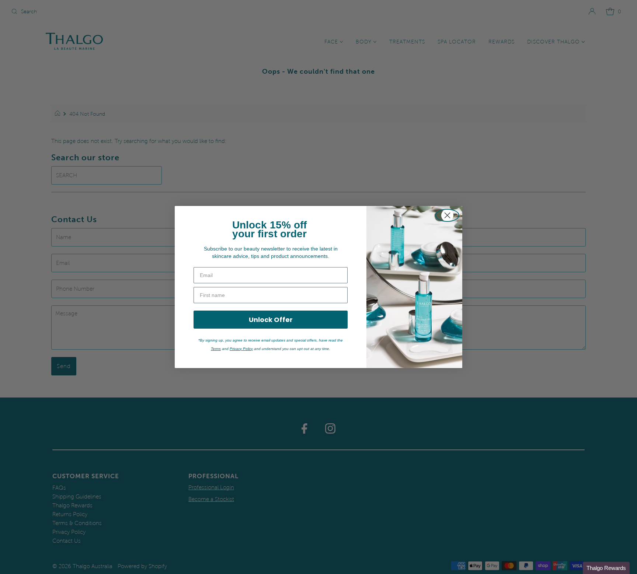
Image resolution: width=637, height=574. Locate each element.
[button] (606, 568)
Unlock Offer (271, 319)
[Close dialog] (447, 215)
